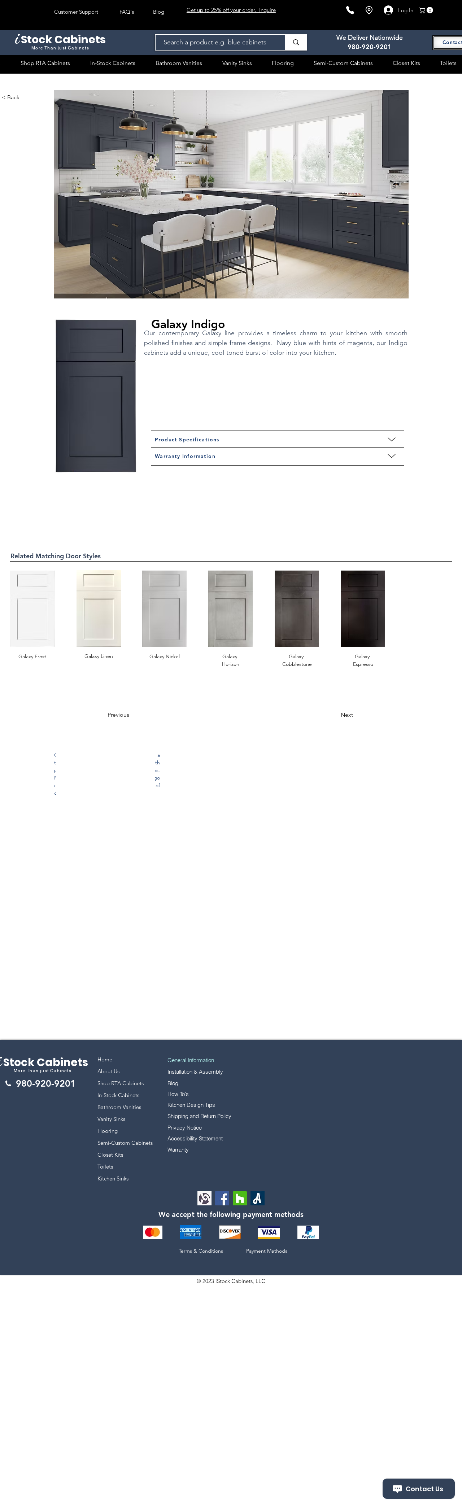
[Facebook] (222, 1198)
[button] (427, 10)
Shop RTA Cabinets (120, 1083)
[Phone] (350, 10)
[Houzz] (240, 1198)
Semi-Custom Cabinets (125, 1142)
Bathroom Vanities (119, 1107)
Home (104, 1059)
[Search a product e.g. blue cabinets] (295, 42)
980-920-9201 (370, 47)
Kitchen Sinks (112, 1178)
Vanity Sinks (111, 1119)
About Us (108, 1071)
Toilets (105, 1166)
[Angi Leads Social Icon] (257, 1198)
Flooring (107, 1130)
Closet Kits (110, 1154)
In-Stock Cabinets (118, 1095)
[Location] (368, 10)
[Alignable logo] (204, 1198)
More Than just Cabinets (42, 1070)
